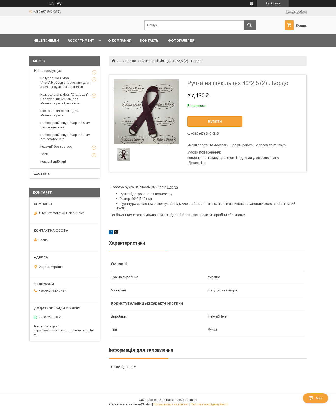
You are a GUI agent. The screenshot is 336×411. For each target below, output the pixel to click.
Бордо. (131, 61)
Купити (215, 121)
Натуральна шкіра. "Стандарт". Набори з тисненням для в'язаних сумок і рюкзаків (64, 99)
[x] (116, 233)
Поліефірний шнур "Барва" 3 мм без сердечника (65, 137)
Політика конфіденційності (209, 404)
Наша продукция (48, 71)
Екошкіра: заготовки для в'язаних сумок (59, 113)
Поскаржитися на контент (171, 404)
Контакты (149, 40)
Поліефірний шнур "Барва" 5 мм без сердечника (65, 125)
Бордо (172, 187)
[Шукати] (250, 25)
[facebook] (111, 233)
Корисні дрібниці (53, 161)
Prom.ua (191, 400)
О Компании (119, 40)
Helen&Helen (46, 40)
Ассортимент (81, 40)
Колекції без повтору (56, 146)
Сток (44, 154)
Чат (319, 398)
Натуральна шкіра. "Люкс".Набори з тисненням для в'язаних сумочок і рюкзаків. (64, 82)
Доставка (41, 173)
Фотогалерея (181, 40)
